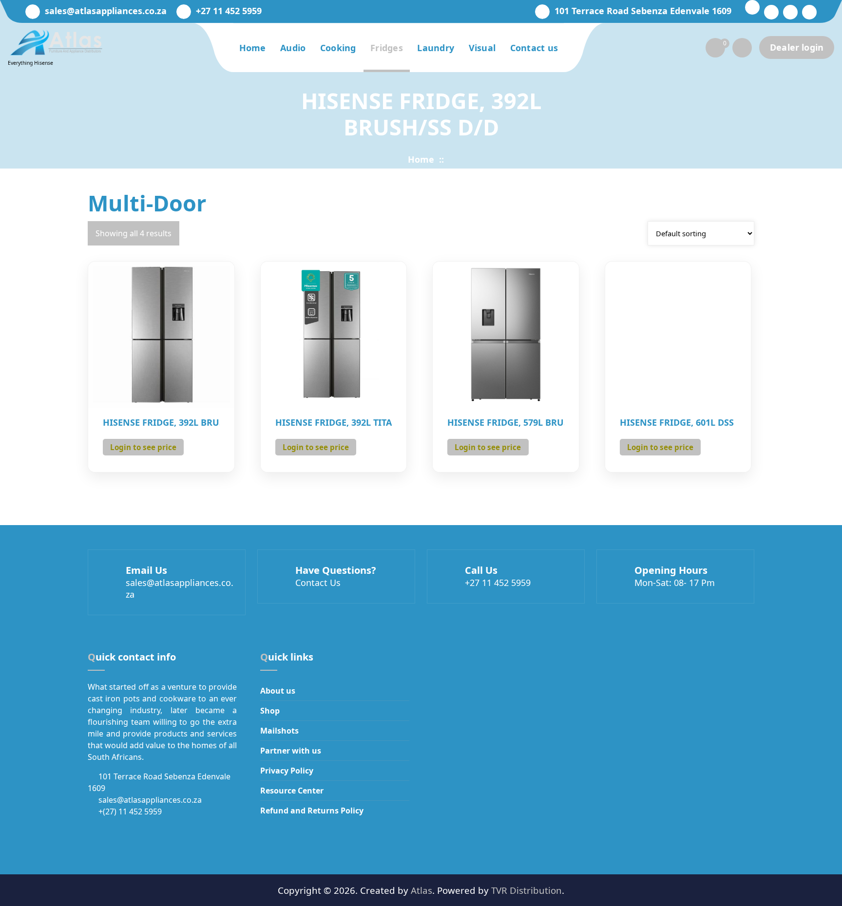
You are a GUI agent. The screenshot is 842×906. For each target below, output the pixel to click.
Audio (293, 48)
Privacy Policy (286, 770)
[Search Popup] (742, 47)
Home (252, 48)
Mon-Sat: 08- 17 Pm (674, 582)
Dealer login (796, 47)
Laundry (435, 48)
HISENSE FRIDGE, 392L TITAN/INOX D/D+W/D (333, 422)
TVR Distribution (526, 890)
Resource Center (292, 790)
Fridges (386, 48)
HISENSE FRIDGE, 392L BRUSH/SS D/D (161, 422)
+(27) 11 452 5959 (130, 811)
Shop (270, 710)
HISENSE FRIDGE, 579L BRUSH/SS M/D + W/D (505, 422)
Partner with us (290, 750)
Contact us (534, 48)
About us (277, 690)
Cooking (338, 48)
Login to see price (143, 447)
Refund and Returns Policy (312, 810)
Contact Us (318, 582)
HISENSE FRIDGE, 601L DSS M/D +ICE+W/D (678, 422)
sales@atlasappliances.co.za (106, 11)
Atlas (421, 890)
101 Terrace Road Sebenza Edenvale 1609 (643, 11)
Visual (482, 48)
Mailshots (279, 730)
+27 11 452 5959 (229, 11)
